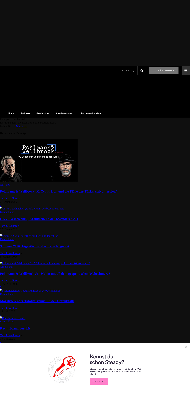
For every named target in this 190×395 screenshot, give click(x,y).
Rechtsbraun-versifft (15, 328)
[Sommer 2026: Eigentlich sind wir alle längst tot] (29, 235)
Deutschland (7, 211)
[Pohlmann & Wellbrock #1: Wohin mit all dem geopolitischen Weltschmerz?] (45, 263)
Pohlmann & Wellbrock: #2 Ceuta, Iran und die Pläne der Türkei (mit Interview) (58, 191)
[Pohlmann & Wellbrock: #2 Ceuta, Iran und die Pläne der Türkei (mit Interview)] (39, 181)
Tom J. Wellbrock (10, 198)
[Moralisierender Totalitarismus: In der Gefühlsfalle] (30, 290)
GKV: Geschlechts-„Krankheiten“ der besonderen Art (39, 219)
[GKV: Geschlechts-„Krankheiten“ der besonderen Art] (32, 208)
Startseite (21, 126)
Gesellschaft (7, 266)
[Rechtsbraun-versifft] (12, 318)
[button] (142, 70)
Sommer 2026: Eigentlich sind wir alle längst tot (34, 246)
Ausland (5, 184)
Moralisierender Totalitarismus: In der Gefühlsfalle (37, 301)
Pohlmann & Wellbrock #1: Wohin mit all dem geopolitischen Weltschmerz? (55, 274)
